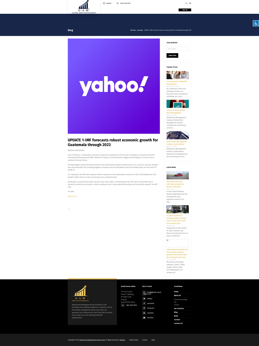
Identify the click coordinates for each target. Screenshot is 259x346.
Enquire (108, 3)
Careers (176, 305)
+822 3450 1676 (125, 3)
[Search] (186, 3)
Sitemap (122, 340)
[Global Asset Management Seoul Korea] (84, 7)
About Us (177, 295)
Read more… (72, 196)
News (176, 316)
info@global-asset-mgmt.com (152, 293)
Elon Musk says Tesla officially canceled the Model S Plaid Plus (175, 184)
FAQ (175, 302)
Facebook (150, 303)
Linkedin (150, 313)
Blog (176, 312)
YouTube (150, 318)
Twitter (149, 299)
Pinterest (150, 308)
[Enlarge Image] (114, 86)
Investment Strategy (180, 299)
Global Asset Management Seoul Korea (92, 340)
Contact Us (178, 323)
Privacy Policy (133, 340)
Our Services (179, 308)
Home (176, 292)
